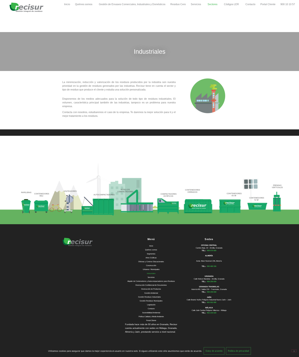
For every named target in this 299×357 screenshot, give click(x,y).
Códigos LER (231, 4)
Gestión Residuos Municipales (151, 301)
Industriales (151, 273)
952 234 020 (211, 313)
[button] (84, 4)
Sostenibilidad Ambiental (151, 313)
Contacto (250, 4)
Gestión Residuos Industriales (149, 297)
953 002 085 (211, 302)
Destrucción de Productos (151, 289)
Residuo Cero (178, 4)
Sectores (212, 4)
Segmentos (151, 254)
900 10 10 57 (287, 4)
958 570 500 (211, 250)
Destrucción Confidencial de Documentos (151, 285)
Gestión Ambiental (151, 293)
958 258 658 (211, 281)
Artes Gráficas (151, 258)
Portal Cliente (267, 4)
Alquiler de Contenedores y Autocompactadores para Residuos (151, 281)
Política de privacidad (238, 351)
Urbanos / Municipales (151, 269)
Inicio (67, 4)
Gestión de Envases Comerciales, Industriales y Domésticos (132, 4)
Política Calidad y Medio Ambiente (151, 316)
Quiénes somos (83, 4)
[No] (294, 350)
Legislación (151, 305)
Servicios (196, 4)
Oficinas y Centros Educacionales (151, 261)
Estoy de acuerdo (214, 351)
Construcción (151, 265)
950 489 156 (211, 266)
